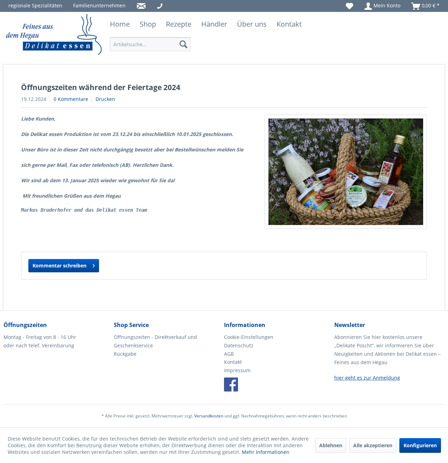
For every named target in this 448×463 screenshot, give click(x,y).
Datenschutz (238, 345)
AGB (229, 353)
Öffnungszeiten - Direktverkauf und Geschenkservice (155, 341)
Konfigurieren (420, 445)
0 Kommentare (71, 99)
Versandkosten (208, 416)
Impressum (237, 370)
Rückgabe (125, 353)
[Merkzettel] (349, 5)
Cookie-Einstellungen (248, 337)
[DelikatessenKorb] (346, 172)
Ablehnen (330, 445)
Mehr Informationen (265, 452)
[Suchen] (183, 44)
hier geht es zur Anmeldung (367, 377)
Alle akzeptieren (372, 445)
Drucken (105, 99)
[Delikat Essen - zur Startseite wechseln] (54, 35)
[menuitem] (35, 5)
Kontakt (233, 362)
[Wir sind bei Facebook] (231, 384)
